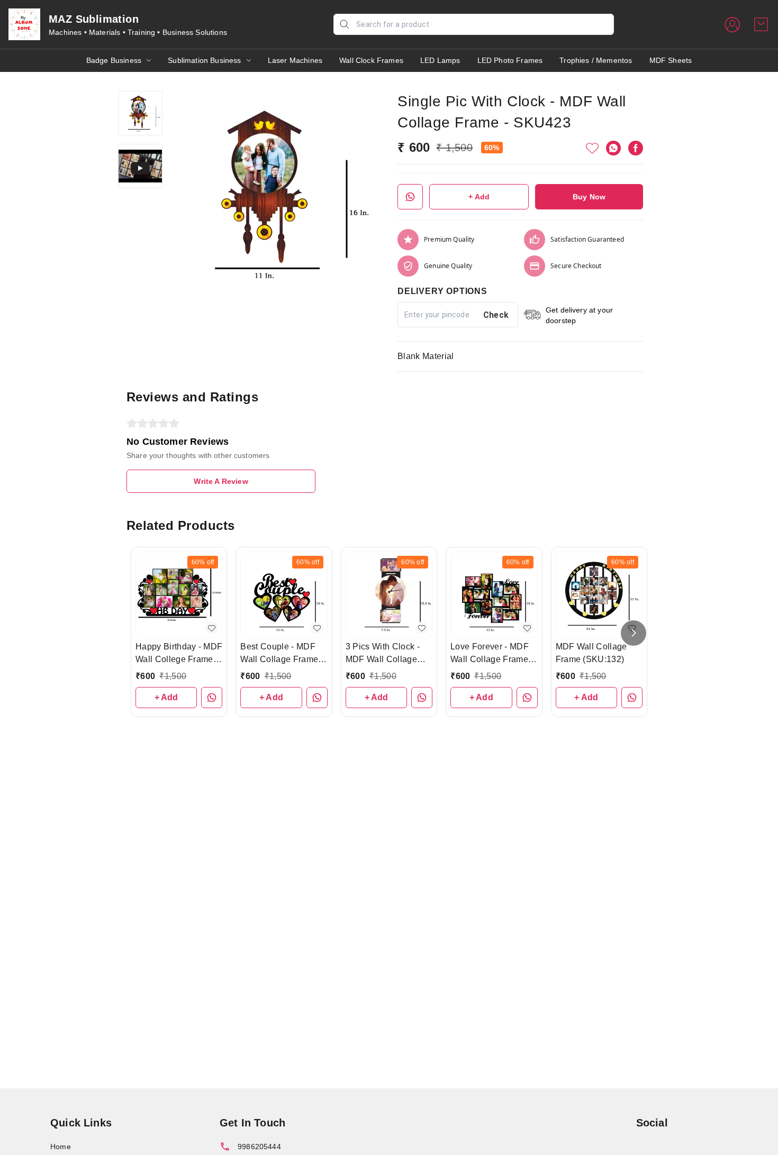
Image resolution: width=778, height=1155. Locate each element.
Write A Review (221, 481)
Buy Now (589, 196)
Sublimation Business (204, 60)
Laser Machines (295, 60)
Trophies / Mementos (595, 60)
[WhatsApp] (613, 148)
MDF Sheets (670, 60)
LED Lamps (440, 60)
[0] (761, 24)
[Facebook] (635, 148)
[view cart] (761, 24)
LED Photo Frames (510, 60)
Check (496, 315)
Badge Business (113, 60)
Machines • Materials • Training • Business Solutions (138, 32)
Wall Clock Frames (371, 60)
